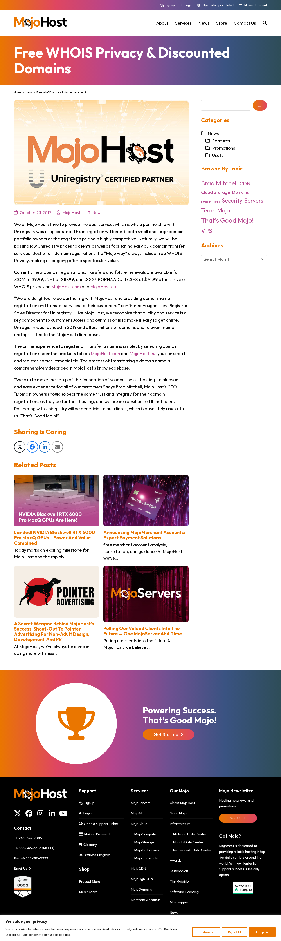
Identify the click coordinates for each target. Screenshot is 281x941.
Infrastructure (180, 823)
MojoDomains (141, 889)
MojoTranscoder (146, 858)
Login (188, 5)
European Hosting (210, 201)
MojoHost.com (66, 286)
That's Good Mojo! (227, 220)
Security (232, 200)
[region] (140, 928)
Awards (175, 860)
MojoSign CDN (142, 879)
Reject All (234, 932)
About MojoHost (182, 803)
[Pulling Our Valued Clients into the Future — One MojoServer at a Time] (145, 593)
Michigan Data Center (189, 834)
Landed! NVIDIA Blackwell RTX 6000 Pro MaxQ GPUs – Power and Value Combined (54, 537)
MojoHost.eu (103, 286)
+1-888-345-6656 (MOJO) (34, 848)
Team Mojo (215, 210)
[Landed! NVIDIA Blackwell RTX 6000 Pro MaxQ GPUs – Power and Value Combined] (56, 500)
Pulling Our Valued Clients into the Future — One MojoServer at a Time (142, 631)
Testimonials (179, 871)
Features (221, 140)
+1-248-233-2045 (28, 838)
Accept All (262, 932)
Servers (253, 200)
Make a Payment (255, 5)
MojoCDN (138, 868)
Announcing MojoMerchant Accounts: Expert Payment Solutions (144, 535)
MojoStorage (144, 842)
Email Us (21, 868)
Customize (206, 932)
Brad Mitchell (219, 183)
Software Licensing (184, 892)
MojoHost (71, 212)
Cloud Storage (215, 192)
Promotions (223, 148)
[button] (264, 23)
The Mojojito (179, 881)
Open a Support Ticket (218, 5)
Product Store (89, 881)
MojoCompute (145, 834)
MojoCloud (139, 823)
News (97, 212)
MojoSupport (180, 902)
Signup (170, 5)
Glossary (89, 844)
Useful (218, 155)
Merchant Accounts (145, 899)
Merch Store (88, 892)
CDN (245, 183)
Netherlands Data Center (192, 850)
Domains (240, 192)
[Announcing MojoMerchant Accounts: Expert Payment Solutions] (145, 500)
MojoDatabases (146, 850)
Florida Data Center (188, 842)
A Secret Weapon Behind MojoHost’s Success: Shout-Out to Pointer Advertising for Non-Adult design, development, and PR (54, 631)
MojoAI (136, 813)
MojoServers (140, 803)
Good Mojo (178, 813)
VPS (206, 230)
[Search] (260, 105)
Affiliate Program (96, 855)
